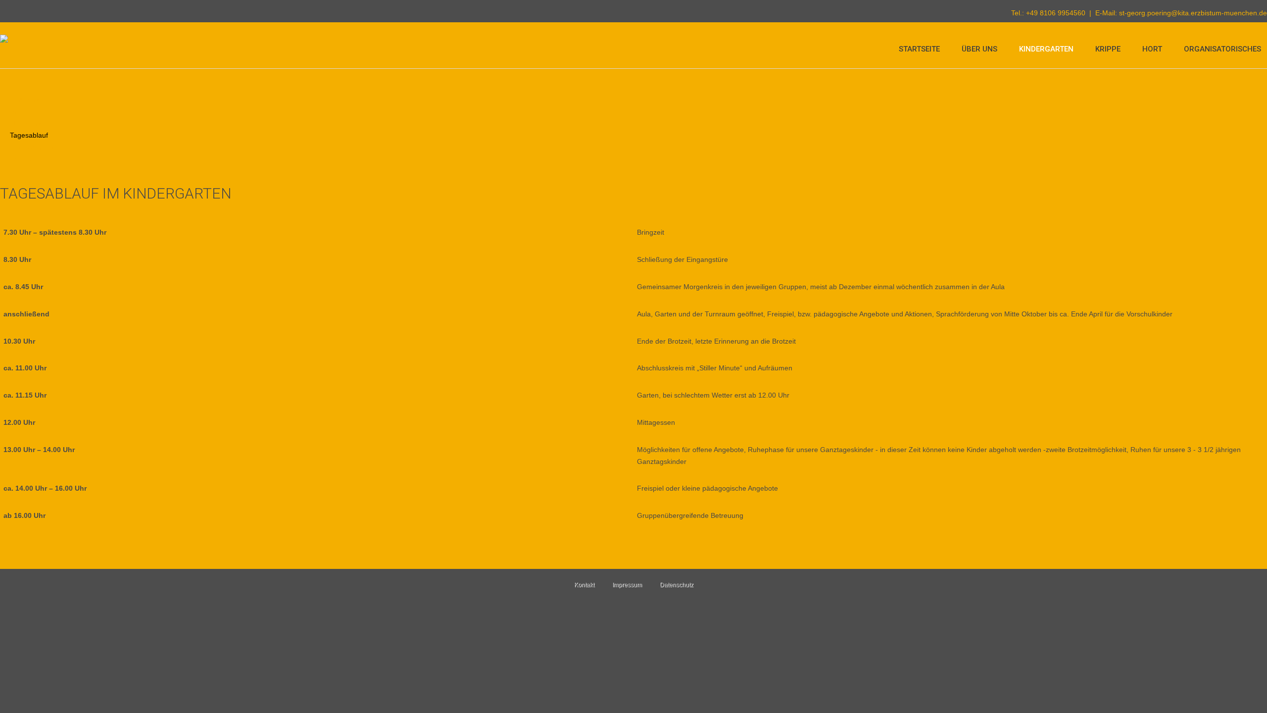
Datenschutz (676, 584)
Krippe (1108, 49)
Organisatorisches (1222, 49)
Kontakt (584, 584)
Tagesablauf (29, 135)
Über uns (979, 49)
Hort (1152, 49)
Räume (21, 111)
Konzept (23, 159)
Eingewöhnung (33, 147)
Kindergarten (1046, 49)
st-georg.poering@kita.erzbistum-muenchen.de (1193, 13)
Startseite (919, 49)
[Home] (4, 41)
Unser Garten (31, 123)
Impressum (627, 584)
